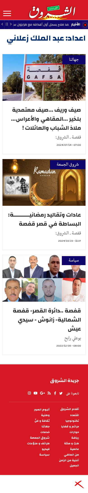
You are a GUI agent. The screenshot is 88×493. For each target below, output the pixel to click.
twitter (61, 393)
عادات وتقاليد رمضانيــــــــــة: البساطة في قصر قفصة (44, 219)
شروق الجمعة (68, 164)
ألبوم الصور (42, 409)
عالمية (74, 449)
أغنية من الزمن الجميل (69, 463)
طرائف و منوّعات (38, 443)
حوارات (74, 432)
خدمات (45, 432)
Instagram (29, 393)
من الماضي (71, 454)
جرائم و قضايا (70, 426)
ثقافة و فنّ (42, 421)
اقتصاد (74, 415)
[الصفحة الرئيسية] (52, 10)
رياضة (75, 437)
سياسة (74, 260)
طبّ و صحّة (71, 443)
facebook (55, 393)
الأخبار (75, 24)
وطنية (45, 415)
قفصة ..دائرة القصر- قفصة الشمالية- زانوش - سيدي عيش (47, 320)
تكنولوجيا (72, 421)
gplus (42, 393)
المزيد (7, 14)
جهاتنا (74, 59)
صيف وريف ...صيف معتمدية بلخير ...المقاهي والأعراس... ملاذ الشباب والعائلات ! (46, 119)
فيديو (46, 449)
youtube (35, 393)
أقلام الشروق (69, 409)
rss (49, 393)
